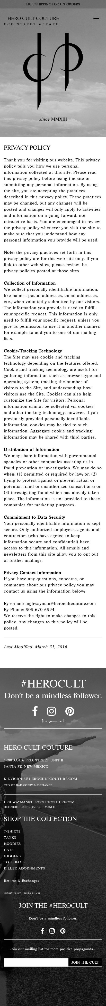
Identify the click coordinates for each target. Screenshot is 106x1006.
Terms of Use (32, 892)
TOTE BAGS (14, 862)
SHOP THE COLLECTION (40, 818)
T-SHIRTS (12, 831)
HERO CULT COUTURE (33, 20)
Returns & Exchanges (21, 880)
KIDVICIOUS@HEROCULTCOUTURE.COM (40, 779)
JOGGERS (12, 856)
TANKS (10, 837)
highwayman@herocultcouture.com (60, 603)
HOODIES (12, 843)
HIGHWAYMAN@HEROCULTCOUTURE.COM (39, 802)
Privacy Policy (12, 892)
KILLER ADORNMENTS (24, 868)
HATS (9, 850)
